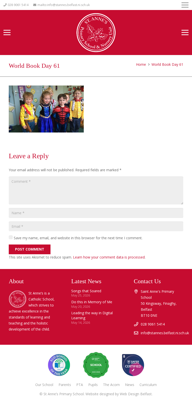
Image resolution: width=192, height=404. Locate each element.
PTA (79, 384)
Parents (64, 384)
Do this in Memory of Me (91, 302)
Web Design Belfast (136, 394)
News (129, 384)
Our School (44, 384)
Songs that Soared (86, 290)
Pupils (93, 384)
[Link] (133, 365)
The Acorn (111, 384)
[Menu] (7, 32)
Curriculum (148, 384)
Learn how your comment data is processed (109, 257)
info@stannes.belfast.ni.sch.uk (165, 332)
